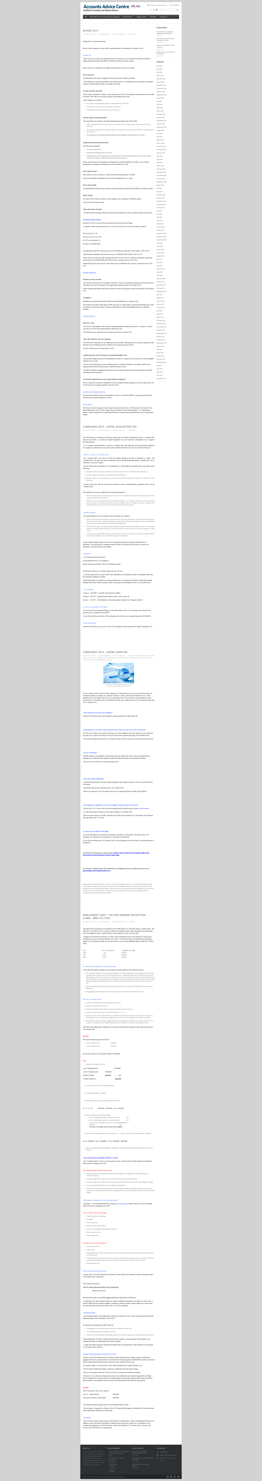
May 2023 (159, 159)
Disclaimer (112, 1471)
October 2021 (161, 208)
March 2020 (160, 249)
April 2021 (160, 220)
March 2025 (160, 111)
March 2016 (160, 317)
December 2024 (161, 121)
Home (111, 1456)
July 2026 (159, 66)
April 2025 (160, 108)
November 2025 (161, 88)
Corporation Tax (91, 657)
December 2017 (161, 285)
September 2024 (162, 127)
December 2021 (161, 201)
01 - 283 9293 (163, 1452)
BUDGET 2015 (90, 30)
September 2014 (162, 343)
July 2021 (159, 211)
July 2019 (159, 259)
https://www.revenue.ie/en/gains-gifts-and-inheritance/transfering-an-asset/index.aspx (116, 854)
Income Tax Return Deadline (133, 657)
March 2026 (160, 75)
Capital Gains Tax (143, 655)
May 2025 (159, 104)
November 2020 (161, 237)
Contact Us (163, 17)
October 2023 (161, 153)
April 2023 (160, 162)
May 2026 (159, 72)
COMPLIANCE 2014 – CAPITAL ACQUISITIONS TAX (110, 426)
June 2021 (159, 214)
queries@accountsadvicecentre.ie (96, 871)
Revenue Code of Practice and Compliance (166, 53)
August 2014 (160, 346)
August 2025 (160, 98)
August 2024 (160, 130)
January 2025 (160, 117)
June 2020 (159, 243)
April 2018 (160, 275)
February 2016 (161, 320)
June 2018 (159, 272)
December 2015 (161, 324)
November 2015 (161, 327)
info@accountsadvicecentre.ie (158, 5)
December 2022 (161, 172)
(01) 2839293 (175, 5)
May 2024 (159, 137)
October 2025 (161, 91)
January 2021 (160, 230)
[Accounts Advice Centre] (111, 11)
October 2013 (161, 359)
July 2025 (159, 101)
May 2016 (159, 314)
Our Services (127, 17)
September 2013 (162, 362)
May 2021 (159, 217)
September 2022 (162, 182)
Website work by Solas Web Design (115, 1477)
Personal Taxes (92, 660)
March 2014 (160, 353)
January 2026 (160, 82)
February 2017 (161, 301)
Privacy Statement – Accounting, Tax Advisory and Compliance (119, 1452)
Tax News (153, 17)
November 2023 (161, 150)
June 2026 (159, 69)
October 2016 (161, 307)
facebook (151, 10)
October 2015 (161, 330)
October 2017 (161, 288)
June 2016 (159, 311)
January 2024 (160, 143)
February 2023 (161, 169)
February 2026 (161, 79)
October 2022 (161, 179)
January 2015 (160, 336)
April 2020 (160, 246)
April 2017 (160, 295)
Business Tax (133, 655)
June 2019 (159, 262)
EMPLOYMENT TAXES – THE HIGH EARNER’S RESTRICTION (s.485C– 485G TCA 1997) (114, 916)
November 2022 (161, 175)
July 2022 (159, 188)
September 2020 (162, 240)
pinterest (178, 1477)
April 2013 (160, 375)
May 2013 (159, 372)
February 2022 (161, 195)
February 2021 (161, 227)
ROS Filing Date (101, 660)
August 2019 (160, 256)
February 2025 (161, 114)
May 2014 (159, 349)
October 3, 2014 (89, 921)
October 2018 (161, 269)
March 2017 (160, 298)
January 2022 (160, 198)
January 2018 (160, 282)
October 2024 (161, 124)
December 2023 (161, 146)
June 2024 (159, 133)
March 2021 (160, 224)
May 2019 (159, 266)
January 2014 (160, 356)
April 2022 (160, 191)
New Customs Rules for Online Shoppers (166, 46)
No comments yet (120, 34)
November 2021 (161, 204)
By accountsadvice (105, 34)
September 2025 (162, 95)
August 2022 (160, 185)
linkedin (156, 10)
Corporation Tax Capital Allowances (107, 657)
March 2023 (160, 166)
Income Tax (121, 657)
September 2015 (162, 333)
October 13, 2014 (90, 430)
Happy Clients (141, 17)
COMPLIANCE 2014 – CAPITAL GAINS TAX (105, 652)
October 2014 (161, 340)
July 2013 (159, 365)
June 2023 (159, 156)
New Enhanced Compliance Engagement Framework (165, 32)
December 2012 (161, 378)
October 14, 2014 (90, 34)
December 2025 (161, 85)
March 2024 (160, 140)
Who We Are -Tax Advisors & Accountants (104, 17)
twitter (154, 10)
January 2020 (160, 253)
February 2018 (161, 278)
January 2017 (160, 304)
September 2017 (162, 291)
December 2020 (161, 233)
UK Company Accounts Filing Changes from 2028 (165, 39)
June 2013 (159, 369)
